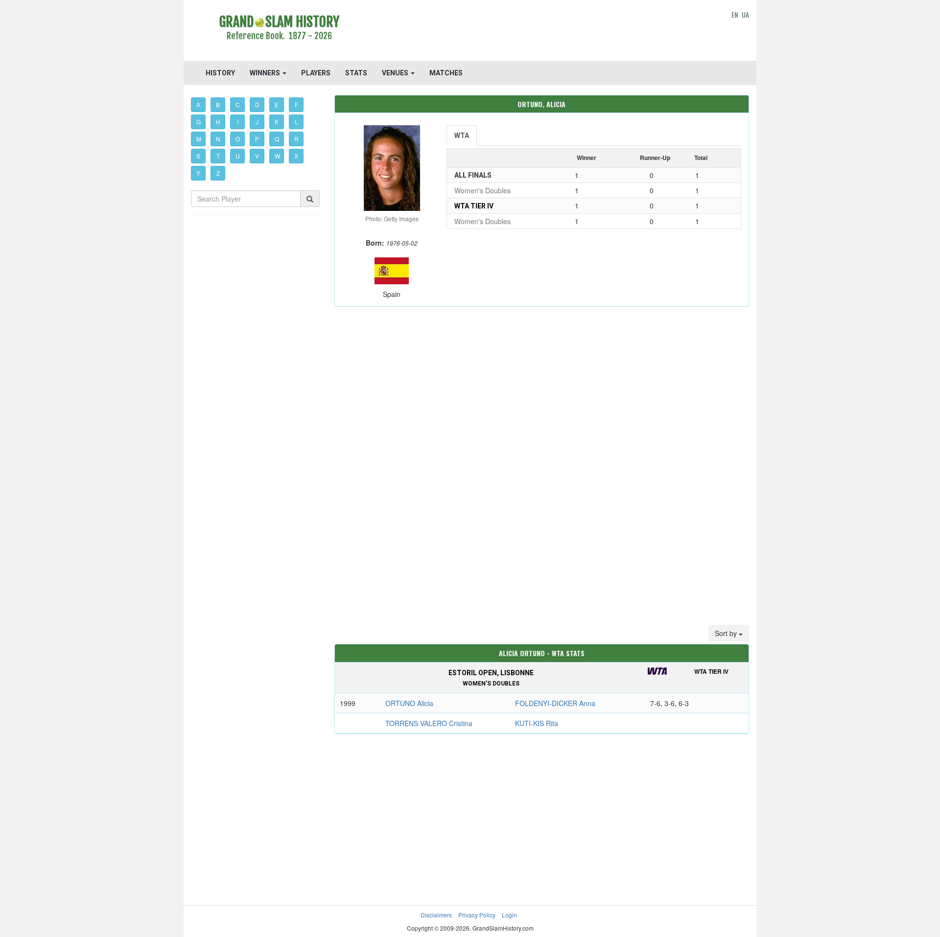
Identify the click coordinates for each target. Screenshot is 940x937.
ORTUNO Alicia (409, 703)
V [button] (257, 156)
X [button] (296, 156)
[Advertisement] (542, 32)
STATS (356, 73)
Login (509, 915)
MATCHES (446, 73)
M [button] (198, 139)
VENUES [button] (396, 73)
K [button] (277, 121)
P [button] (257, 139)
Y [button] (198, 173)
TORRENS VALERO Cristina (428, 723)
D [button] (257, 104)
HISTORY (220, 73)
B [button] (218, 104)
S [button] (198, 156)
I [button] (237, 121)
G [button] (198, 121)
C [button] (237, 104)
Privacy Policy (476, 915)
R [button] (296, 139)
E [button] (277, 104)
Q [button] (277, 139)
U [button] (237, 156)
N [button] (218, 139)
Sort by (727, 633)
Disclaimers (436, 915)
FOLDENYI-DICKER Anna (555, 703)
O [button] (237, 139)
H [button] (218, 121)
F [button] (296, 104)
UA (745, 14)
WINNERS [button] (266, 73)
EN (734, 14)
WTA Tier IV (474, 206)
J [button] (257, 121)
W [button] (277, 156)
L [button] (296, 121)
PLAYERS (315, 73)
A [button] (198, 104)
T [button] (218, 156)
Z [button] (218, 173)
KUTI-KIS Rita (536, 723)
